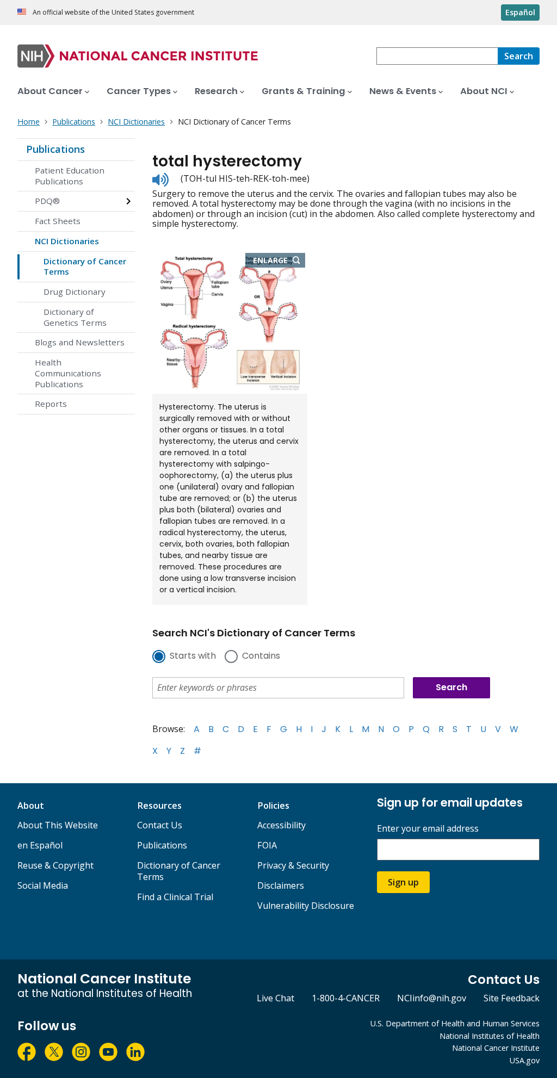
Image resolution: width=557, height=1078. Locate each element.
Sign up (403, 882)
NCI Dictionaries (67, 241)
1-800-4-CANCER (346, 998)
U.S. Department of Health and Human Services (455, 1023)
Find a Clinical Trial (175, 897)
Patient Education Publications (69, 176)
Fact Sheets (58, 220)
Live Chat (275, 998)
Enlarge (279, 261)
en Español (40, 845)
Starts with (193, 656)
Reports (51, 403)
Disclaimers (280, 885)
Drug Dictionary (75, 291)
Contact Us (159, 825)
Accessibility (281, 825)
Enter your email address (428, 828)
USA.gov (525, 1060)
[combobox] (437, 56)
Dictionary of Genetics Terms (75, 317)
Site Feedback (512, 998)
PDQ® (47, 200)
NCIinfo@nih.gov (431, 998)
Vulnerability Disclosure (305, 906)
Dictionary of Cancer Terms (85, 266)
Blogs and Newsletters (80, 342)
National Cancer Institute (496, 1048)
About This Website (57, 825)
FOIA (267, 845)
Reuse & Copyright (55, 865)
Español (520, 12)
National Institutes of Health (490, 1036)
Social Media (42, 885)
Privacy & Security (293, 865)
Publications (55, 149)
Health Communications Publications (68, 373)
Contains (261, 656)
